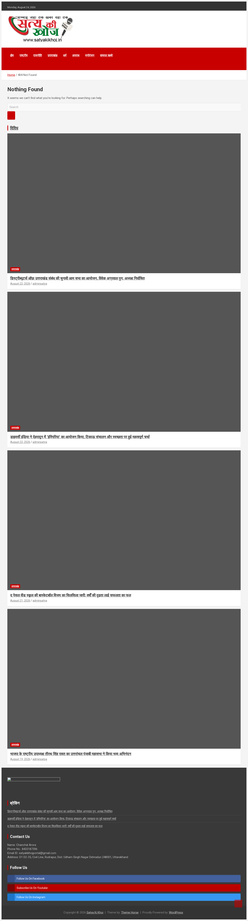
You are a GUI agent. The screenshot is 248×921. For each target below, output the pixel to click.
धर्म (64, 55)
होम (12, 55)
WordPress (176, 912)
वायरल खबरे (106, 55)
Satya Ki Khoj (95, 912)
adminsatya (40, 283)
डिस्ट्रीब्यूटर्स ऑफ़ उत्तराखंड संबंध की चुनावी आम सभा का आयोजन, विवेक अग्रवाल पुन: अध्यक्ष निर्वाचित (77, 278)
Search (11, 115)
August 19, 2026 (20, 759)
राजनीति (37, 55)
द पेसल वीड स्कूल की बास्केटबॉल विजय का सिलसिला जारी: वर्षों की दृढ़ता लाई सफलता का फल (70, 595)
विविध (14, 128)
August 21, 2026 (20, 600)
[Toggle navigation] (12, 65)
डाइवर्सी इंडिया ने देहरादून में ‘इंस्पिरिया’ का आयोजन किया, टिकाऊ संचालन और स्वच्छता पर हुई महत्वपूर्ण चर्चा (80, 437)
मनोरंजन (89, 55)
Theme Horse (130, 912)
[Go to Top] (238, 903)
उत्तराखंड (52, 55)
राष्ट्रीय (24, 55)
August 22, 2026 (20, 283)
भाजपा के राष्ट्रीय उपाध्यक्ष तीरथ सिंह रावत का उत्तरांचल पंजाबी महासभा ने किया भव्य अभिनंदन (70, 754)
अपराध (75, 55)
